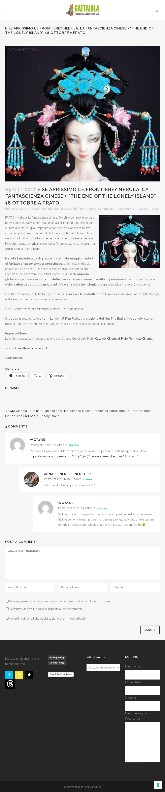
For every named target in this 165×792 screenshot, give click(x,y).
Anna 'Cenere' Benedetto (95, 208)
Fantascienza (53, 410)
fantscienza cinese (78, 410)
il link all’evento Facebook (31, 348)
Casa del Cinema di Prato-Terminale (118, 338)
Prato (134, 410)
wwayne (37, 440)
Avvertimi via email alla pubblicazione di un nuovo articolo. (48, 618)
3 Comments (125, 208)
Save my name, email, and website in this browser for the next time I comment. (60, 601)
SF (71, 208)
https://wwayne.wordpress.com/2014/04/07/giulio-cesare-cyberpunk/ (77, 456)
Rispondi (74, 445)
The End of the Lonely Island (38, 416)
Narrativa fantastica (55, 208)
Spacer (35, 248)
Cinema (147, 338)
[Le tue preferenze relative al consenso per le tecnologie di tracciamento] (158, 785)
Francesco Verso (105, 410)
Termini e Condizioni (61, 674)
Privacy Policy (57, 657)
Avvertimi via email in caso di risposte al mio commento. (46, 609)
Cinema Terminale (29, 410)
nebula (124, 410)
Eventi (36, 208)
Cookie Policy (57, 662)
